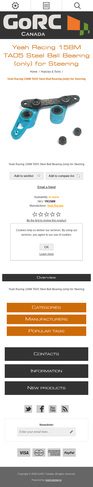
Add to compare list (61, 176)
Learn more (47, 254)
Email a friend (46, 187)
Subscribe (71, 432)
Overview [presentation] (46, 277)
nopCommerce (53, 480)
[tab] (46, 277)
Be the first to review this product (46, 220)
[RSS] (64, 409)
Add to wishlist (23, 176)
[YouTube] (52, 409)
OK (46, 247)
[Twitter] (28, 409)
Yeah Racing (55, 205)
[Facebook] (40, 409)
